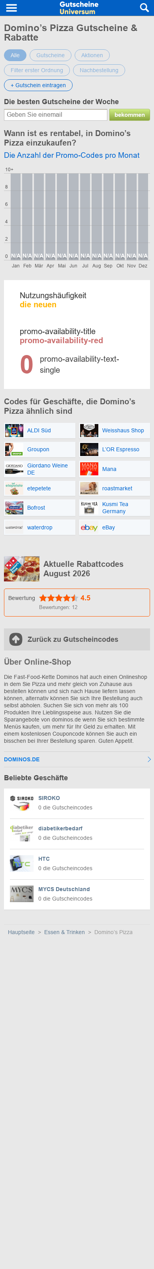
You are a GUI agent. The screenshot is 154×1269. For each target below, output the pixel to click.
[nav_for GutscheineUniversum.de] (12, 8)
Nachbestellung (99, 70)
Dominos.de (21, 759)
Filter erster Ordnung (37, 70)
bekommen (130, 114)
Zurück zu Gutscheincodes (73, 639)
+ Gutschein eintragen (38, 85)
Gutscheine (50, 55)
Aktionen (92, 55)
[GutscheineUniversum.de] (79, 8)
